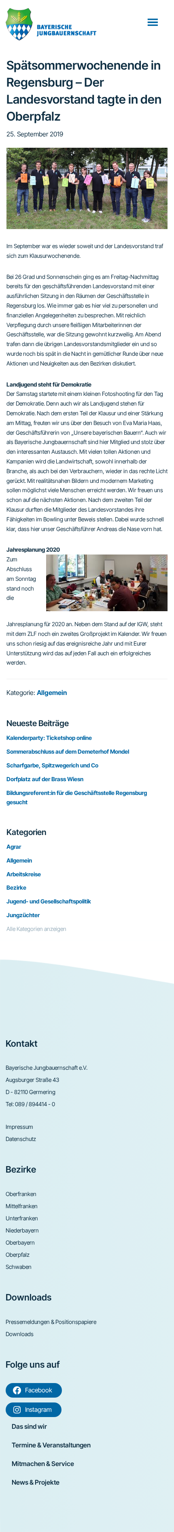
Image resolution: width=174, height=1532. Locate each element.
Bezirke (16, 887)
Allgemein (52, 692)
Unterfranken (22, 1218)
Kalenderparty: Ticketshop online (49, 737)
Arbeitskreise (23, 874)
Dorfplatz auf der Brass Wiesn (44, 779)
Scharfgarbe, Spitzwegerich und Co (52, 765)
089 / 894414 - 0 (35, 1104)
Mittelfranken (22, 1206)
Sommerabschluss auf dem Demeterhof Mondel (67, 751)
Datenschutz (21, 1138)
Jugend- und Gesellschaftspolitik (48, 901)
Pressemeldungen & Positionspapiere (51, 1321)
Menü (153, 22)
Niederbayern (22, 1230)
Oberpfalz (18, 1254)
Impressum (19, 1126)
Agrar (13, 846)
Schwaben (19, 1266)
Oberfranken (21, 1193)
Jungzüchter (23, 915)
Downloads (20, 1333)
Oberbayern (20, 1242)
